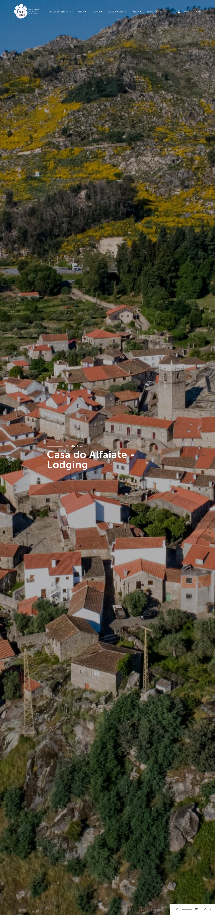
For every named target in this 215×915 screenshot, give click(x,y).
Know (81, 12)
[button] (210, 909)
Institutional (154, 12)
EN (199, 12)
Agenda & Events (117, 12)
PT (194, 12)
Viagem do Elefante (60, 12)
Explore (95, 12)
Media (136, 12)
